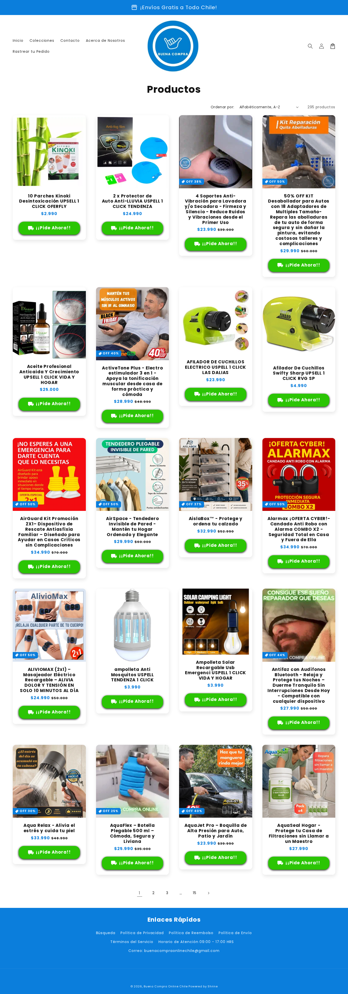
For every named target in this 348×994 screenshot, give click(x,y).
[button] (310, 46)
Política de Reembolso (191, 932)
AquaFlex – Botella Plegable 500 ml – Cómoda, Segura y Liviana (132, 833)
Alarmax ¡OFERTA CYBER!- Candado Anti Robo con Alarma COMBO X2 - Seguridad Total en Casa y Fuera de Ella (298, 529)
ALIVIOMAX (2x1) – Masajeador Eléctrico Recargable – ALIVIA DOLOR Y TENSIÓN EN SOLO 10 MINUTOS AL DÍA (49, 680)
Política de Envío (235, 932)
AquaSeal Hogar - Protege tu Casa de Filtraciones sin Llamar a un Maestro (299, 833)
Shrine (213, 986)
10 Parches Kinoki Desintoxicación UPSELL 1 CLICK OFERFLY (49, 201)
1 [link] (139, 893)
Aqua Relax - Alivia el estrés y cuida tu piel (49, 828)
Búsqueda (106, 932)
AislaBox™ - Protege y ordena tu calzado (216, 521)
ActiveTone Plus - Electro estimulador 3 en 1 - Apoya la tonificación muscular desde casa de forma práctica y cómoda (132, 381)
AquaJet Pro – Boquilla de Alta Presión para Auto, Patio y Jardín (215, 831)
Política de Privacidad (142, 932)
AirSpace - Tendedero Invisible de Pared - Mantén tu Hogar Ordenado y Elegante (132, 526)
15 (194, 892)
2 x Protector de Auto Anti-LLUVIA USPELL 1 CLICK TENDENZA (132, 201)
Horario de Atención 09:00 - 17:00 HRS (196, 941)
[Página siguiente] (208, 893)
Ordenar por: (222, 107)
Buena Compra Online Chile (166, 986)
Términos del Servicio (131, 941)
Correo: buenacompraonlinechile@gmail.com (174, 950)
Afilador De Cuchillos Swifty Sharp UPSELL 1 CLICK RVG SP (299, 373)
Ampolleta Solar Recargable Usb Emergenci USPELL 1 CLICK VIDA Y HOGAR (215, 670)
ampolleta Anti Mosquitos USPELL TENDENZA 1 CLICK (132, 675)
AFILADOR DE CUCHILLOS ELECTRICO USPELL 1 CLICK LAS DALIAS (215, 367)
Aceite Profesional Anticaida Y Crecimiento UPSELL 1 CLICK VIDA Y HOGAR (49, 374)
